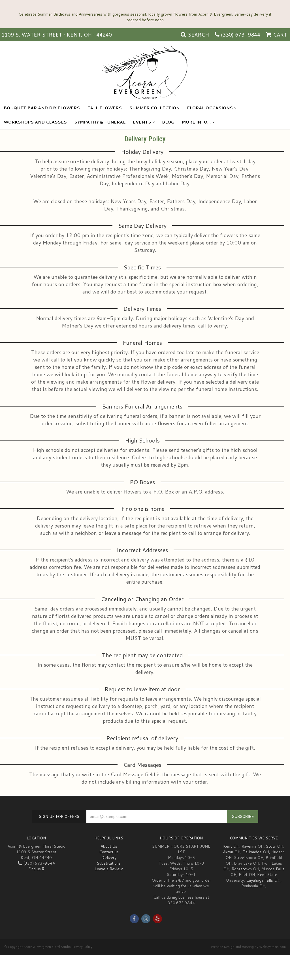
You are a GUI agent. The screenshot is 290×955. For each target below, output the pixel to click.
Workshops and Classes (35, 122)
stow (245, 869)
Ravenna (249, 846)
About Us (109, 846)
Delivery (108, 857)
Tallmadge (252, 852)
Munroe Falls (272, 869)
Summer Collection (154, 108)
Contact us (109, 852)
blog (168, 122)
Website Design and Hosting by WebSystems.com (248, 947)
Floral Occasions (210, 108)
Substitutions (109, 863)
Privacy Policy (82, 947)
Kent (227, 846)
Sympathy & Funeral (99, 122)
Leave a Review (109, 869)
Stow (271, 846)
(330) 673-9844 (240, 34)
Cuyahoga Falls (259, 880)
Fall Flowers (104, 108)
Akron (228, 852)
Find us (35, 869)
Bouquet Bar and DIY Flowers (42, 108)
